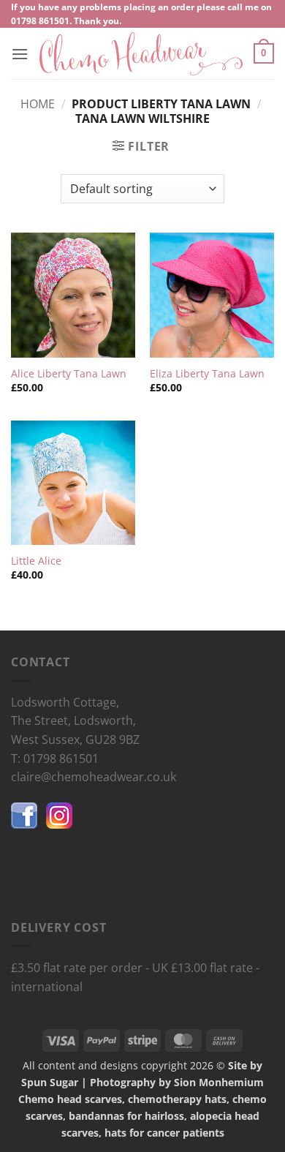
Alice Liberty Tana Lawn (68, 373)
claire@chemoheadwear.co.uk (93, 777)
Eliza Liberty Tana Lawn (207, 373)
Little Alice (36, 561)
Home (37, 104)
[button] (19, 54)
